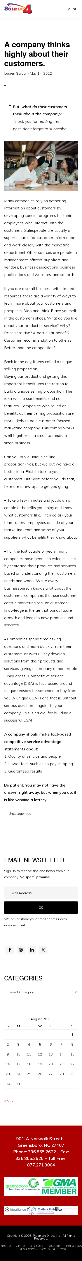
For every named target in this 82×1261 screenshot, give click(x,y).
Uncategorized (20, 813)
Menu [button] (72, 9)
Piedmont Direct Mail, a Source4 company (18, 8)
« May (8, 1100)
